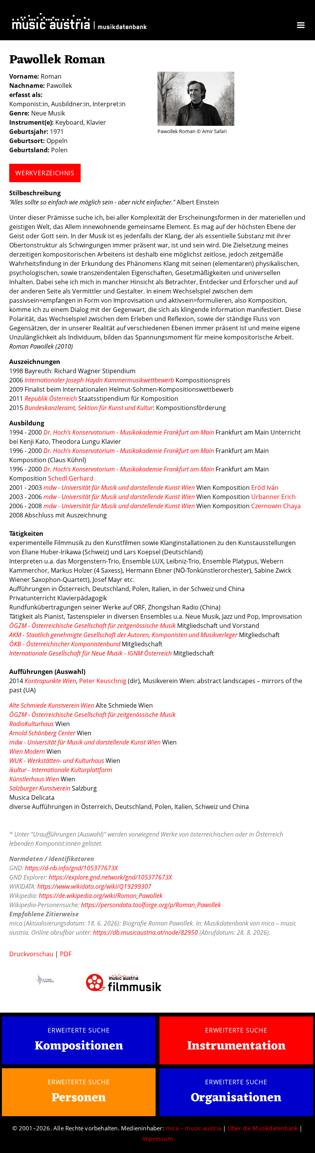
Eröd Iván (265, 487)
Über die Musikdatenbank (263, 1128)
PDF (65, 954)
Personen (78, 1098)
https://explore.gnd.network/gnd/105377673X (110, 877)
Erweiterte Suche (79, 1030)
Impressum (157, 1138)
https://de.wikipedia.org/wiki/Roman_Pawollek (100, 895)
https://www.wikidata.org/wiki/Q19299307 (94, 886)
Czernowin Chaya (276, 506)
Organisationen (236, 1098)
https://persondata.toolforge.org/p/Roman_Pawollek (151, 905)
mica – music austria (193, 1128)
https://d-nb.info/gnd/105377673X (71, 868)
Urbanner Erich (273, 496)
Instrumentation (236, 1046)
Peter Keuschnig (102, 681)
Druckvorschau (31, 954)
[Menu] (300, 26)
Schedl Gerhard (70, 478)
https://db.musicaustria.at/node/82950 (145, 932)
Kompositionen (79, 1046)
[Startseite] (79, 23)
